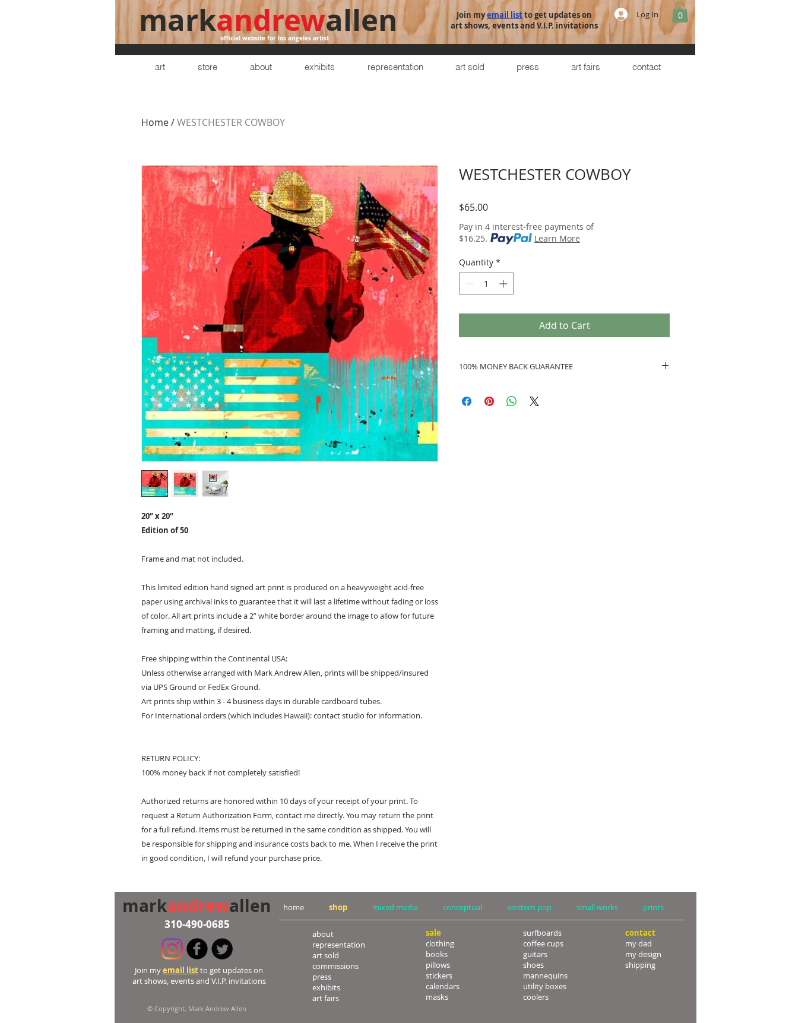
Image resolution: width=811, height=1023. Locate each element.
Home (155, 122)
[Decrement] (468, 283)
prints (653, 907)
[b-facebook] (197, 948)
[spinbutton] (486, 283)
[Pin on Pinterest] (489, 401)
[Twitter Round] (222, 948)
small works (597, 907)
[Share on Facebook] (467, 401)
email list (504, 14)
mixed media (395, 907)
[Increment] (504, 283)
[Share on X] (534, 401)
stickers (439, 975)
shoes (533, 964)
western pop (529, 907)
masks (437, 997)
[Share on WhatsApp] (512, 401)
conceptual (462, 907)
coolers (536, 997)
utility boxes (544, 986)
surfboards (542, 932)
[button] (680, 12)
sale (433, 932)
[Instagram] (172, 948)
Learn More (557, 238)
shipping (640, 964)
